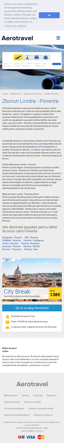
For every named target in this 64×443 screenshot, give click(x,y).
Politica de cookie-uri (43, 415)
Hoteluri (25, 395)
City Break (38, 395)
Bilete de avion (11, 395)
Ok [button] (49, 15)
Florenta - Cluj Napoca (34, 240)
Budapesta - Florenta (12, 237)
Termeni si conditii (32, 402)
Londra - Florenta (10, 243)
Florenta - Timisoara (11, 249)
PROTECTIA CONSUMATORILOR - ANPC (32, 428)
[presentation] (18, 57)
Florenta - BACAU (32, 246)
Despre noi (52, 395)
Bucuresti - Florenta (11, 246)
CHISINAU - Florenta (11, 240)
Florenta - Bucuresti (30, 243)
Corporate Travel (12, 402)
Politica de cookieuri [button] (15, 26)
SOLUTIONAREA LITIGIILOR (32, 431)
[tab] (18, 57)
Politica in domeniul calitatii (41, 408)
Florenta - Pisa (31, 249)
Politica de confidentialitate (16, 415)
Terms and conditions (14, 408)
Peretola (44, 147)
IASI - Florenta (31, 237)
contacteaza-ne (35, 365)
